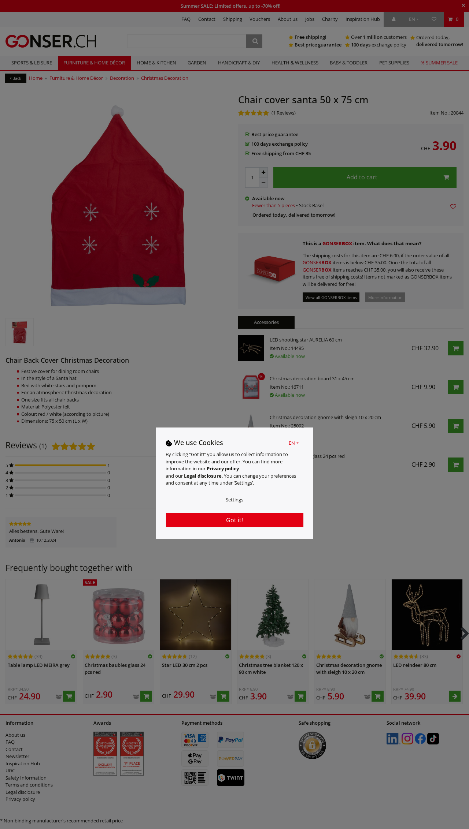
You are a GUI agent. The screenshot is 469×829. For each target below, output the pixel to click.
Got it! (234, 520)
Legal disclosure (203, 475)
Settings (234, 499)
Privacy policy (223, 468)
